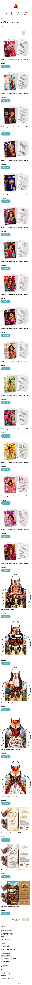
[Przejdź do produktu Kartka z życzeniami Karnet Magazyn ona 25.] (16, 416)
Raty (2, 936)
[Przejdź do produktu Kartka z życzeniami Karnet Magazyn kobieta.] (16, 551)
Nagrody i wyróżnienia (7, 978)
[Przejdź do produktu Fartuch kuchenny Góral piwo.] (16, 684)
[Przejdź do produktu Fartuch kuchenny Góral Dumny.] (16, 638)
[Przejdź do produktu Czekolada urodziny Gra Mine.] (16, 893)
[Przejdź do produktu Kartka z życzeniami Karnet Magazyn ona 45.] (16, 282)
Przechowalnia (5, 946)
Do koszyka (6, 67)
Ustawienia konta (6, 945)
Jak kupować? (5, 965)
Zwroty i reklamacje (6, 930)
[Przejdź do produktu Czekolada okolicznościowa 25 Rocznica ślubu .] (16, 856)
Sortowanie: (4, 24)
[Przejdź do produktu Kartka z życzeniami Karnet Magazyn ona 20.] (16, 450)
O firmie (3, 977)
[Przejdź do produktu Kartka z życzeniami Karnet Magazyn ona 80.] (16, 47)
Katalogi (3, 975)
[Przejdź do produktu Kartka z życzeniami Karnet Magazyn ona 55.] (16, 215)
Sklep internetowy (14, 983)
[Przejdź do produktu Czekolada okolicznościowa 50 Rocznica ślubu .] (16, 819)
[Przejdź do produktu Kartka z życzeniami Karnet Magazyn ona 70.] (16, 114)
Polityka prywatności (7, 933)
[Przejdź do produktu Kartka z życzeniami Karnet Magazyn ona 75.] (16, 81)
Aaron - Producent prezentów (10, 18)
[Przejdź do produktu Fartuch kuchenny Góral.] (16, 591)
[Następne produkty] (23, 919)
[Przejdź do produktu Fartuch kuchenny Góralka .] (16, 778)
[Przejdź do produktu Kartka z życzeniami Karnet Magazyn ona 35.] (16, 349)
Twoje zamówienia (6, 943)
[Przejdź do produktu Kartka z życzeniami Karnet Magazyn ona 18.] (16, 484)
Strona (13, 33)
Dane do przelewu (6, 955)
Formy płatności (5, 953)
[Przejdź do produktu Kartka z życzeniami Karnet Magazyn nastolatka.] (16, 517)
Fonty (3, 967)
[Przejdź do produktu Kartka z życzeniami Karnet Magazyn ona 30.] (16, 383)
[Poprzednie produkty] (8, 919)
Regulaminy (4, 932)
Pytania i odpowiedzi (7, 935)
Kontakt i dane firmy (6, 974)
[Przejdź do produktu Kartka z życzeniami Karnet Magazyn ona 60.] (16, 182)
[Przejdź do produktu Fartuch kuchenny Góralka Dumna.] (16, 731)
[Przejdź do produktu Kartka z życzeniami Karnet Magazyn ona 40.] (16, 316)
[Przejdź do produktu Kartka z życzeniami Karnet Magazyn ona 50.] (16, 249)
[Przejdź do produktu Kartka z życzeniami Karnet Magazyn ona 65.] (16, 148)
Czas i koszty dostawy (7, 956)
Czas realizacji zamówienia (8, 958)
